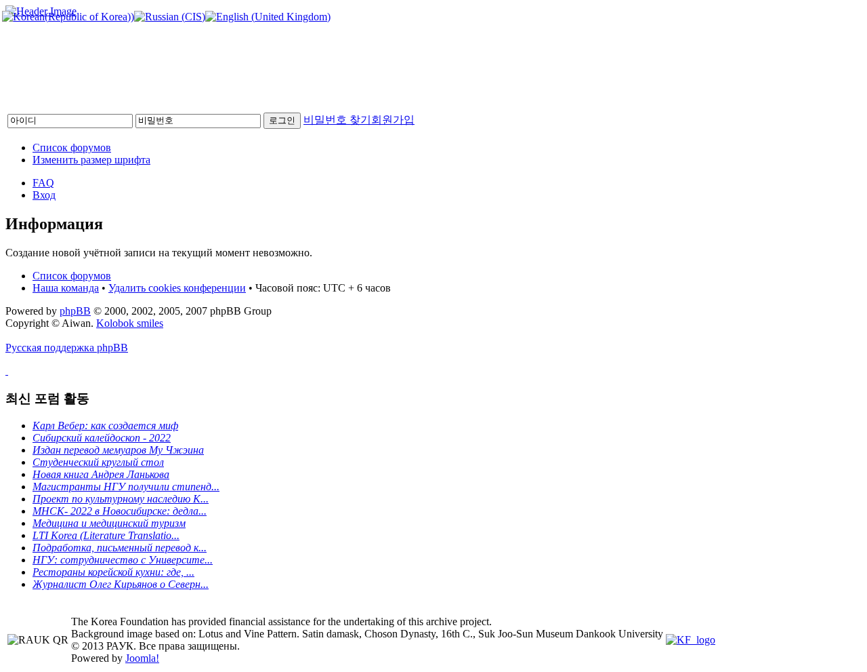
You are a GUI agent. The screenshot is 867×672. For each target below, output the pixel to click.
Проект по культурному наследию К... (121, 499)
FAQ (43, 183)
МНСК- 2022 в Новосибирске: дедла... (120, 511)
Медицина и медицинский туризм (109, 523)
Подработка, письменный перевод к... (120, 547)
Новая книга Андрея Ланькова (101, 474)
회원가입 (393, 119)
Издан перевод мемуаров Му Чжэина (118, 450)
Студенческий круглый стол (98, 462)
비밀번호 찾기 (337, 119)
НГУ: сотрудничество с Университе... (123, 560)
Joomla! (142, 658)
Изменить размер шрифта (91, 159)
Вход (44, 195)
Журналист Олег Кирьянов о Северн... (121, 584)
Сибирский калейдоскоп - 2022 (102, 437)
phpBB (75, 311)
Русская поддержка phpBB (66, 347)
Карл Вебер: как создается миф (105, 425)
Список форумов (72, 147)
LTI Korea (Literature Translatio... (106, 535)
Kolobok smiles (129, 323)
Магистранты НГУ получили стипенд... (126, 486)
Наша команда (66, 288)
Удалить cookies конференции (177, 288)
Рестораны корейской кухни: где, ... (113, 572)
